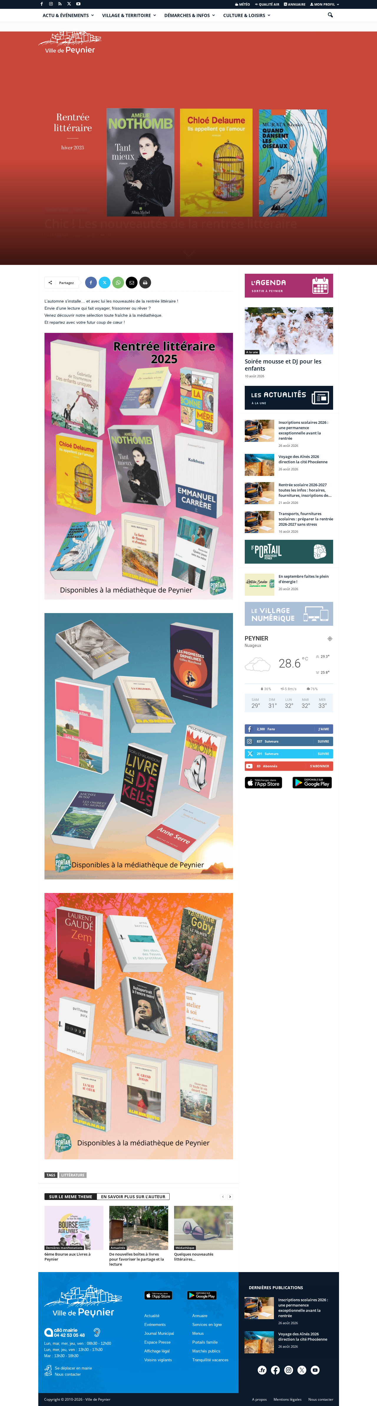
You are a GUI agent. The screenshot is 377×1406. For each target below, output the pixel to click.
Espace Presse (157, 1342)
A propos (259, 1399)
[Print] (145, 282)
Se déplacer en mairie (73, 1368)
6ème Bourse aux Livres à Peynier (67, 1256)
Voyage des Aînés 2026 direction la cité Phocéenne (303, 459)
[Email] (132, 282)
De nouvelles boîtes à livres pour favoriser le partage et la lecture (136, 1259)
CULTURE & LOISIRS (244, 15)
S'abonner (319, 766)
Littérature (73, 1175)
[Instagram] (50, 4)
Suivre (323, 741)
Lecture (80, 210)
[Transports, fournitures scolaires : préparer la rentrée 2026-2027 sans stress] (259, 522)
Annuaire (296, 4)
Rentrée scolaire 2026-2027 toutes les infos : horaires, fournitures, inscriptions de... (305, 490)
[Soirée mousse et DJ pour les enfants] (289, 330)
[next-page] (230, 1197)
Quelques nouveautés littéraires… (193, 1256)
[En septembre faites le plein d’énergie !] (259, 585)
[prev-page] (223, 1197)
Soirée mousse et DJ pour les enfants (283, 365)
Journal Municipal (159, 1333)
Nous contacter (68, 1374)
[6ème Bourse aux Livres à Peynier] (73, 1228)
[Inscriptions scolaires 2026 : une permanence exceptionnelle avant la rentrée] (259, 431)
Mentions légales (288, 1399)
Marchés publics (206, 1351)
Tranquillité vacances (210, 1360)
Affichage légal (157, 1351)
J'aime (324, 729)
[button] (330, 15)
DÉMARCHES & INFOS (187, 15)
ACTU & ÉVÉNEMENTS (66, 15)
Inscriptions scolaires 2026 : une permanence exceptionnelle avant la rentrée (303, 430)
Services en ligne (207, 1324)
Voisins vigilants (158, 1360)
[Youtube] (78, 4)
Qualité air (268, 4)
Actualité (151, 1316)
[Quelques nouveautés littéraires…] (203, 1228)
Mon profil (324, 4)
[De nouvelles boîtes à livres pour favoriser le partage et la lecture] (138, 1228)
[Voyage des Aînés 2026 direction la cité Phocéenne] (259, 465)
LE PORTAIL (59, 235)
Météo (244, 4)
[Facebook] (41, 4)
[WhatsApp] (118, 282)
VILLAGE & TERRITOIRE (126, 15)
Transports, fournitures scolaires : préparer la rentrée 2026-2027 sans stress (306, 519)
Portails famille (205, 1342)
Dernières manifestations (64, 1248)
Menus (198, 1333)
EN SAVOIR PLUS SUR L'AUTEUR (133, 1196)
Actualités (118, 1248)
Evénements (155, 1324)
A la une (252, 352)
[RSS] (60, 4)
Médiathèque (57, 210)
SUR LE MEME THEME (70, 1196)
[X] (69, 4)
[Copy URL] (159, 282)
